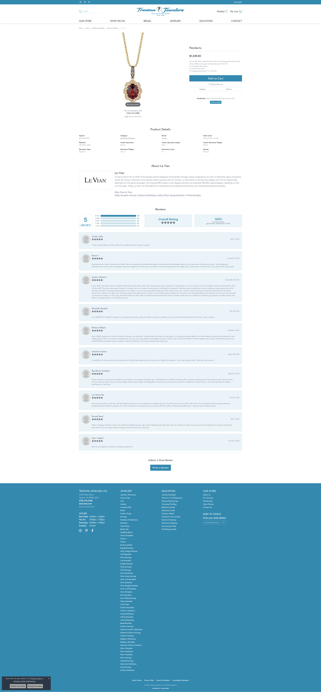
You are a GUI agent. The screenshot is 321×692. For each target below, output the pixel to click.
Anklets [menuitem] (123, 504)
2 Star (97, 223)
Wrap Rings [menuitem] (124, 526)
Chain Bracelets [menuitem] (126, 601)
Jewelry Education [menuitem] (169, 494)
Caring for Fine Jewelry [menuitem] (171, 516)
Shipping (202, 89)
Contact (236, 20)
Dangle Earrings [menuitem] (126, 563)
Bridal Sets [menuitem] (124, 529)
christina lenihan (99, 351)
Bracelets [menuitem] (124, 523)
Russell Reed (97, 416)
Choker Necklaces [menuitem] (127, 670)
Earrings (133, 195)
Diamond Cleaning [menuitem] (169, 520)
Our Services (208, 498)
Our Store (85, 20)
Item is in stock (215, 102)
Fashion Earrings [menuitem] (126, 626)
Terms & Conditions (163, 680)
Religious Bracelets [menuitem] (127, 642)
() (138, 216)
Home (80, 28)
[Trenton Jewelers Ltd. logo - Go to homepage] (160, 11)
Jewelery (175, 20)
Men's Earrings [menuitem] (126, 657)
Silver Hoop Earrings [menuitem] (128, 576)
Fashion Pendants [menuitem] (127, 635)
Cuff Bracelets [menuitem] (125, 554)
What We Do (117, 20)
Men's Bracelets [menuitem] (126, 648)
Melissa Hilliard (99, 327)
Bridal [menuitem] (122, 510)
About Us (207, 494)
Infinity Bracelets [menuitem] (126, 617)
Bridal (147, 20)
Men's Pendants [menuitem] (126, 654)
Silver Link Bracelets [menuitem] (128, 579)
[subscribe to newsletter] (223, 522)
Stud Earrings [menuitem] (125, 570)
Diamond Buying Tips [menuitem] (170, 501)
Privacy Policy (149, 680)
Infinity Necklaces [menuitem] (127, 620)
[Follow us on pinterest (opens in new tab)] (84, 2)
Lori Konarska (98, 394)
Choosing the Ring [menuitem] (169, 504)
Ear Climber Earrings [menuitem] (128, 598)
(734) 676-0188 (132, 113)
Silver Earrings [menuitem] (126, 557)
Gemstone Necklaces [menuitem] (128, 664)
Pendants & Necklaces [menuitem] (129, 520)
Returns (229, 89)
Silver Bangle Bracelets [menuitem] (129, 585)
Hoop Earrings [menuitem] (126, 567)
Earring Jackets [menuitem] (126, 545)
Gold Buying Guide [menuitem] (169, 529)
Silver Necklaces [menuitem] (126, 573)
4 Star (97, 218)
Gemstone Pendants (112, 28)
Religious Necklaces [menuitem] (128, 639)
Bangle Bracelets (177, 195)
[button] (237, 2)
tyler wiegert (98, 438)
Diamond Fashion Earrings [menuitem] (130, 632)
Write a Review (160, 467)
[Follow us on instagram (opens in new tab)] (80, 2)
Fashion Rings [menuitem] (125, 513)
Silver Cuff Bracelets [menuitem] (128, 588)
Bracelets (125, 195)
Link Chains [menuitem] (124, 604)
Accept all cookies (35, 686)
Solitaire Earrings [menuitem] (127, 661)
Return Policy (137, 680)
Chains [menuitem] (123, 541)
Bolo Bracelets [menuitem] (126, 595)
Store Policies (208, 504)
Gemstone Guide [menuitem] (168, 510)
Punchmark (165, 688)
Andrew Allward (99, 277)
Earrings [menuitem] (123, 516)
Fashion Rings (163, 195)
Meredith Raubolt (100, 308)
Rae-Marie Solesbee (101, 370)
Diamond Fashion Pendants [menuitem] (131, 645)
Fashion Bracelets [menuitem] (127, 607)
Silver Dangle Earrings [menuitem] (129, 551)
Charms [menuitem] (123, 538)
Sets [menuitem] (122, 501)
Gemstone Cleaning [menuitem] (169, 523)
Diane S (95, 255)
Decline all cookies (18, 686)
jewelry (87, 28)
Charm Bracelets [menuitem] (126, 535)
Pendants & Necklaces (98, 28)
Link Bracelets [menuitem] (125, 560)
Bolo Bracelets (194, 195)
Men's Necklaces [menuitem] (126, 651)
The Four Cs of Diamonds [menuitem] (172, 498)
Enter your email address (214, 517)
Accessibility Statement (180, 680)
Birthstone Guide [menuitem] (168, 507)
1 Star (98, 226)
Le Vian (164, 138)
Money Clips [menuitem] (125, 498)
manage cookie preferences (24, 681)
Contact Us (207, 507)
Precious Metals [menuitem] (168, 513)
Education (206, 20)
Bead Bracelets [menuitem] (126, 623)
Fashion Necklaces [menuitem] (127, 610)
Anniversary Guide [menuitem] (169, 526)
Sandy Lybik (97, 236)
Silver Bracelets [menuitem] (126, 582)
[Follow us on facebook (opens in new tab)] (89, 2)
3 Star (97, 221)
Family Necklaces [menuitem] (127, 614)
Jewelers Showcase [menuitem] (128, 494)
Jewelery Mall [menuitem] (125, 507)
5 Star (97, 216)
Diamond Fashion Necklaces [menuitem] (131, 629)
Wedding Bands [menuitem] (126, 532)
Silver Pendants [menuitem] (126, 592)
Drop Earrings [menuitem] (125, 667)
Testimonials (208, 501)
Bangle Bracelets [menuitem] (126, 548)
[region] (133, 70)
